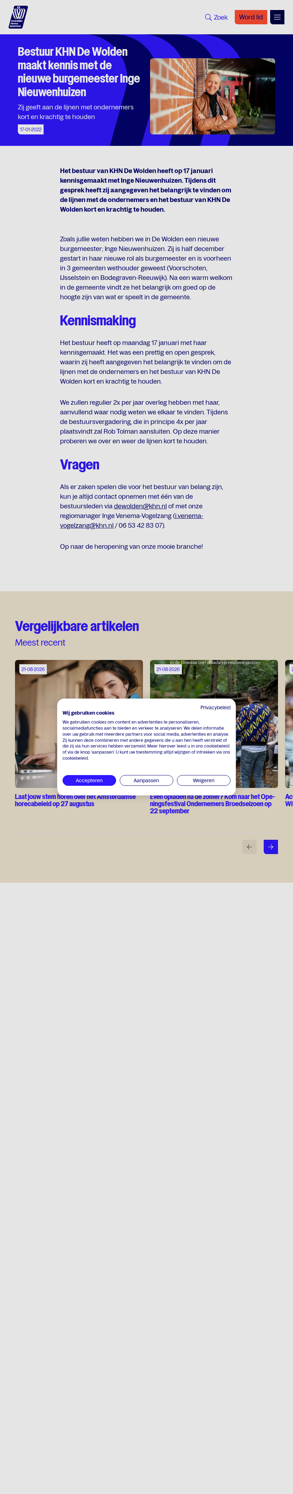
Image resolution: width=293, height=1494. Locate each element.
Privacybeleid (215, 707)
